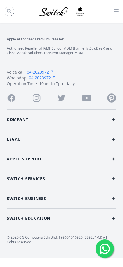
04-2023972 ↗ (40, 72)
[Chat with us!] (105, 248)
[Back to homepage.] (61, 11)
